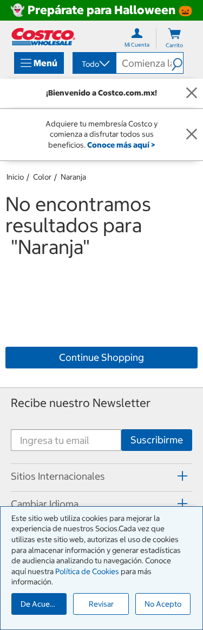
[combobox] (93, 64)
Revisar (101, 604)
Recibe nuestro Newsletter (80, 403)
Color (42, 177)
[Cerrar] (191, 93)
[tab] (101, 475)
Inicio (15, 177)
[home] (43, 36)
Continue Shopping (101, 357)
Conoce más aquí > (121, 145)
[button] (177, 63)
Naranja (73, 177)
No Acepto (163, 604)
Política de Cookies (87, 571)
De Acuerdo (41, 604)
